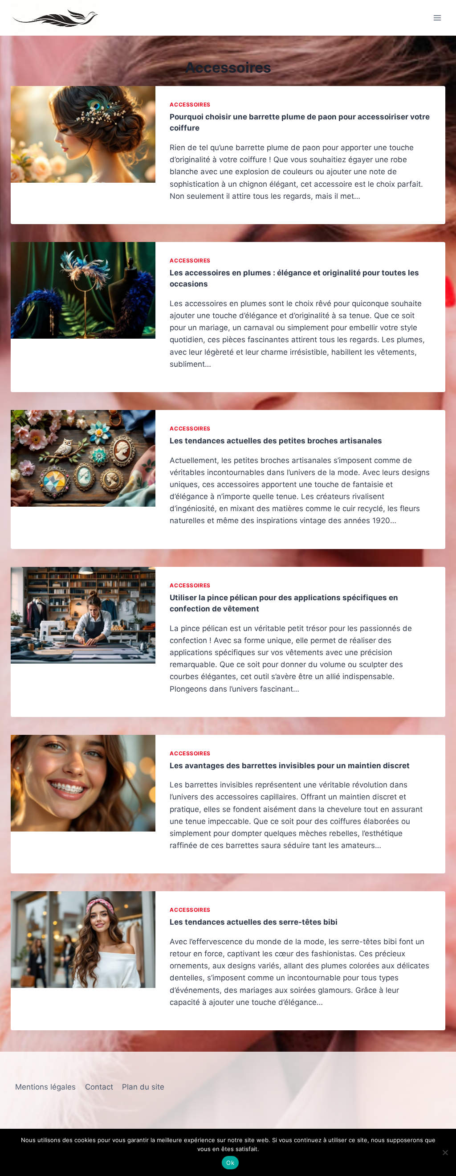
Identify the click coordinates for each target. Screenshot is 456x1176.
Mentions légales (45, 1086)
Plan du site (143, 1086)
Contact (99, 1086)
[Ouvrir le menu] (437, 18)
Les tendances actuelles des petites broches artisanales (276, 440)
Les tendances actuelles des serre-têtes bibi (254, 922)
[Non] (444, 1152)
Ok (230, 1162)
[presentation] (83, 134)
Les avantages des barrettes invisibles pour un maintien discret (290, 765)
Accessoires (190, 104)
